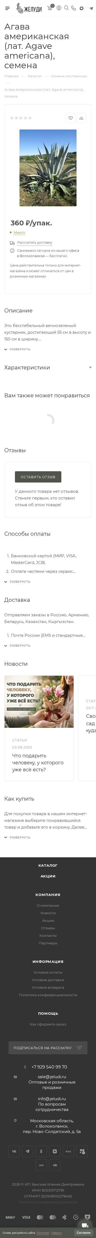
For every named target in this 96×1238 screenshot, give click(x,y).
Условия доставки (48, 980)
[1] (11, 118)
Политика (43, 1232)
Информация (48, 961)
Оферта (56, 1232)
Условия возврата (48, 987)
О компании (48, 905)
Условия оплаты (48, 972)
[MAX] (81, 8)
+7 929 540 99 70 (49, 1067)
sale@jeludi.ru (52, 1076)
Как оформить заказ (48, 1024)
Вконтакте (14, 1151)
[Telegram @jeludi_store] (91, 8)
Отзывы (48, 928)
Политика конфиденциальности (48, 995)
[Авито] (82, 1151)
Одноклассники (41, 1151)
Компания (47, 894)
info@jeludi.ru (52, 1098)
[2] (16, 118)
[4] (25, 118)
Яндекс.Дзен (55, 1151)
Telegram (27, 1151)
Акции (48, 876)
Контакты (48, 935)
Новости (48, 913)
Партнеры (48, 943)
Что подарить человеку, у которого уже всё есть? (37, 763)
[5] (29, 118)
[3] (20, 118)
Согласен (84, 1232)
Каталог (48, 865)
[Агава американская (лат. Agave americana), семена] (48, 167)
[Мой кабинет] (59, 8)
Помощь (48, 1013)
